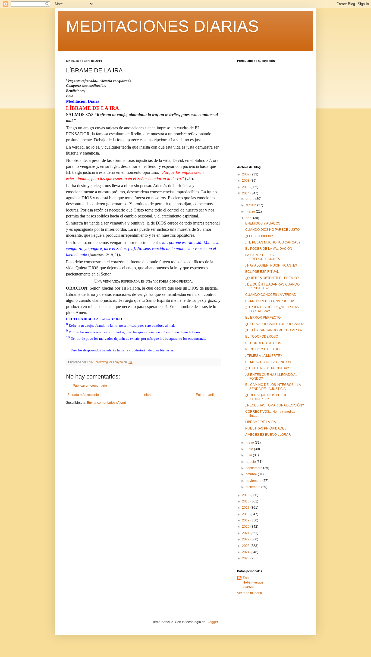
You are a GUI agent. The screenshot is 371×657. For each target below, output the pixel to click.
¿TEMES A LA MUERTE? (263, 356)
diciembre (253, 487)
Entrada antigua (207, 395)
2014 (246, 193)
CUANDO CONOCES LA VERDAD (270, 295)
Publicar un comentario (90, 385)
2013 (246, 187)
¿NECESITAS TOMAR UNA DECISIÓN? (274, 405)
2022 (246, 539)
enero (250, 199)
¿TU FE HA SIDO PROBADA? (267, 368)
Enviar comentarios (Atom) (106, 403)
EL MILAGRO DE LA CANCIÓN (268, 362)
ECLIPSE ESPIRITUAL (262, 272)
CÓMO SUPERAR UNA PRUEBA (269, 301)
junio (250, 449)
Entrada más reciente (83, 395)
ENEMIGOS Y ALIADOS (262, 223)
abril (249, 218)
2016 (246, 501)
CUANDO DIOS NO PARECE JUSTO (272, 230)
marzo (251, 211)
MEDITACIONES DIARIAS (162, 26)
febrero (251, 205)
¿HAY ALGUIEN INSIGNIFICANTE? (271, 265)
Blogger (212, 622)
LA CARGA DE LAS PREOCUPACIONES (262, 257)
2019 (246, 520)
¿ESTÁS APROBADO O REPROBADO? (274, 324)
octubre (252, 474)
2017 (246, 507)
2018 (246, 514)
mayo (250, 442)
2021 (246, 533)
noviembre (254, 481)
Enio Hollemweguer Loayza (254, 582)
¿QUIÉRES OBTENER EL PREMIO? (272, 278)
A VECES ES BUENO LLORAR (268, 435)
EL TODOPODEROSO (261, 336)
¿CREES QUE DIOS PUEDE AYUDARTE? (266, 397)
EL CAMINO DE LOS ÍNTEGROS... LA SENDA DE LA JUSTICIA (273, 386)
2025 (246, 558)
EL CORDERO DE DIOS (263, 343)
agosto (251, 462)
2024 (246, 552)
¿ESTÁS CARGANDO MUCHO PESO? (274, 330)
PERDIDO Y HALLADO (262, 349)
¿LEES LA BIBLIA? (259, 236)
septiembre (254, 468)
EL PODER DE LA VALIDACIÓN (268, 249)
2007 (246, 174)
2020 (246, 526)
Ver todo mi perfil (249, 593)
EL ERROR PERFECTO (263, 317)
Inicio (147, 395)
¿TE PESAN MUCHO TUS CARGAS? (272, 242)
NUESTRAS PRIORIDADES (266, 428)
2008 (246, 180)
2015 (246, 495)
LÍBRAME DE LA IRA (260, 422)
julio (249, 455)
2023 (246, 546)
